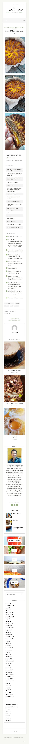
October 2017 (9, 679)
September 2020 (10, 639)
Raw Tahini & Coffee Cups (14, 370)
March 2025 (8, 603)
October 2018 (9, 659)
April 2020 (8, 643)
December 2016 (9, 694)
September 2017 (10, 681)
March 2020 (8, 645)
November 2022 (10, 616)
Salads (7, 718)
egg (13, 303)
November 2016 (10, 696)
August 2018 (9, 663)
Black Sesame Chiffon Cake (14, 320)
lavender (17, 303)
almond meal (7, 303)
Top (23, 741)
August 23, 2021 (8, 311)
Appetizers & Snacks (9, 27)
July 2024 (8, 608)
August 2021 (9, 630)
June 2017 (8, 685)
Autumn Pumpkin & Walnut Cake (18, 528)
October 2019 (9, 650)
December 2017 (9, 674)
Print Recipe (10, 157)
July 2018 (8, 665)
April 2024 (8, 610)
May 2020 (8, 641)
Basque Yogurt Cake (15, 318)
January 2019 (9, 656)
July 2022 (8, 619)
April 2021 (8, 632)
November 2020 (10, 636)
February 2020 (9, 647)
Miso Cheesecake (17, 513)
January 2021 (9, 634)
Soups (7, 720)
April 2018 (8, 667)
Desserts (14, 28)
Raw (7, 715)
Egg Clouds (14, 437)
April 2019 (8, 654)
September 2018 (10, 661)
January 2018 (9, 672)
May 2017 (8, 687)
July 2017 (8, 683)
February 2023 (9, 614)
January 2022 (9, 625)
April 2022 (8, 621)
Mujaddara (15, 520)
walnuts (16, 305)
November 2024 (10, 605)
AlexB (14, 311)
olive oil (6, 305)
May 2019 (8, 652)
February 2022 (9, 623)
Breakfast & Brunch (19, 27)
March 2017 (8, 692)
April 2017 (8, 690)
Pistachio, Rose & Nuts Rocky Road (14, 403)
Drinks (7, 711)
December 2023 (9, 612)
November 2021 (10, 627)
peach (11, 305)
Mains (7, 713)
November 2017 (10, 676)
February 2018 (9, 670)
